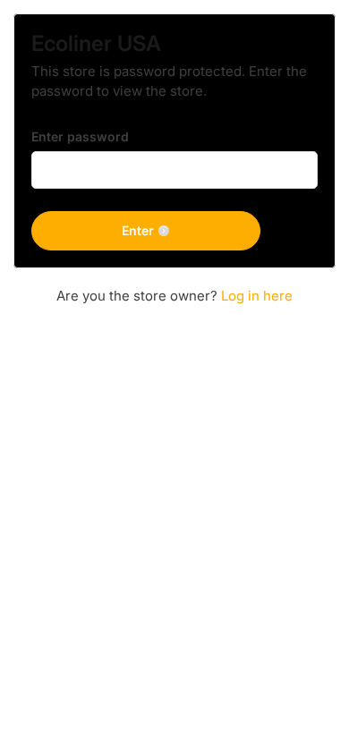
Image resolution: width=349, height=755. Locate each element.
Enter (138, 230)
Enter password (80, 136)
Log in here (257, 295)
